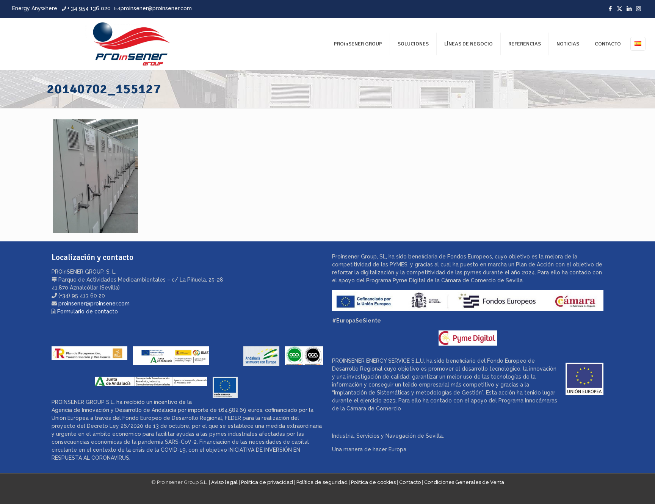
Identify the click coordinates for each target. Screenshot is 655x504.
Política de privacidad (267, 482)
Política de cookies (373, 482)
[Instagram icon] (638, 8)
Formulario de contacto (87, 311)
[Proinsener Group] (93, 44)
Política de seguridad (322, 482)
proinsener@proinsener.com (156, 8)
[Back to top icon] (619, 488)
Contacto (410, 482)
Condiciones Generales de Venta (464, 482)
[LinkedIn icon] (629, 8)
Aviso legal (224, 482)
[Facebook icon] (610, 8)
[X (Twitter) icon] (619, 8)
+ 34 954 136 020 (89, 8)
